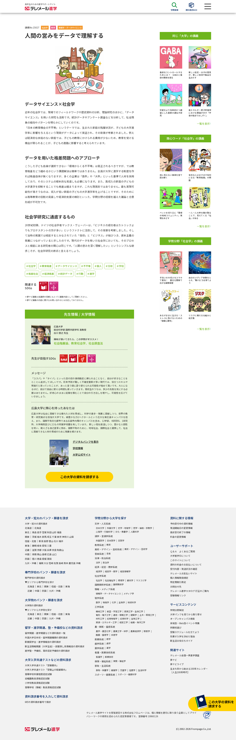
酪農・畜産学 (102, 634)
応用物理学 (112, 618)
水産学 (114, 634)
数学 (98, 602)
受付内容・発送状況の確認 (183, 569)
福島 (59, 532)
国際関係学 (118, 584)
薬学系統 (99, 648)
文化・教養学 (121, 531)
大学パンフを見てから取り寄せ (186, 614)
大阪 (44, 550)
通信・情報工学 (120, 614)
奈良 (54, 550)
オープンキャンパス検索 (182, 618)
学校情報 (78, 448)
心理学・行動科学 (104, 531)
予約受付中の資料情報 (181, 523)
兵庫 (49, 550)
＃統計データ (65, 273)
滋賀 (34, 550)
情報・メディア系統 (105, 589)
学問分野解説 (177, 610)
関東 (27, 536)
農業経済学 (136, 631)
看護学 (99, 656)
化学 (114, 602)
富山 (51, 541)
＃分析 (109, 266)
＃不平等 (86, 266)
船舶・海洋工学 (138, 622)
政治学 (106, 562)
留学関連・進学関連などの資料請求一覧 (45, 633)
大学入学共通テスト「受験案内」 (42, 665)
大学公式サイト (82, 454)
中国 (27, 554)
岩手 (39, 532)
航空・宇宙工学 (114, 611)
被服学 (114, 670)
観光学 (130, 580)
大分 (46, 563)
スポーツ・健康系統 (105, 674)
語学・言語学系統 (104, 536)
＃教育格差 (45, 266)
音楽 (108, 553)
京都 (39, 550)
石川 (56, 541)
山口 (54, 554)
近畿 (27, 550)
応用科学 (124, 618)
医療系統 (99, 639)
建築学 (134, 614)
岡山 (39, 554)
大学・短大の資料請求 (36, 523)
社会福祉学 (110, 580)
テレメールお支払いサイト (183, 573)
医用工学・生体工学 (133, 611)
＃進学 (90, 273)
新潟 (41, 541)
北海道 (28, 528)
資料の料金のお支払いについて (186, 564)
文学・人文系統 (102, 523)
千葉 (54, 536)
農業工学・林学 (120, 631)
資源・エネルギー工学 (106, 622)
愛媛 (44, 558)
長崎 (61, 563)
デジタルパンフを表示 (86, 442)
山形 (54, 532)
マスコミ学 (141, 580)
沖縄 (78, 563)
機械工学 (100, 611)
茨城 (34, 536)
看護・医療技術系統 (105, 652)
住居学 (132, 670)
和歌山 (60, 550)
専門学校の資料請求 (35, 577)
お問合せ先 (175, 586)
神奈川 (65, 536)
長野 (46, 541)
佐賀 (56, 563)
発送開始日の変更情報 (181, 528)
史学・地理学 (124, 528)
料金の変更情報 (178, 536)
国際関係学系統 (102, 584)
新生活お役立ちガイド (181, 640)
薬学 (108, 647)
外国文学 (111, 528)
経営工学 (123, 622)
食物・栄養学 (102, 670)
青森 (34, 532)
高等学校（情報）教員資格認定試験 (43, 687)
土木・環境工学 (147, 614)
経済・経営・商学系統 (106, 567)
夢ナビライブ (177, 664)
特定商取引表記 (178, 582)
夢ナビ (173, 659)
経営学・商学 (111, 571)
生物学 (122, 602)
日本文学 (100, 528)
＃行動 (79, 273)
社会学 (45, 27)
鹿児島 (72, 563)
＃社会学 (31, 266)
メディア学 (129, 593)
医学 (108, 639)
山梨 (71, 536)
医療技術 (109, 656)
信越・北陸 (30, 541)
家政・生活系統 (102, 665)
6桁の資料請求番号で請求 (38, 702)
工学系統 (99, 606)
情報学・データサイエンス (70, 27)
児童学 (123, 670)
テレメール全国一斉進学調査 (184, 655)
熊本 (66, 563)
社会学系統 (100, 575)
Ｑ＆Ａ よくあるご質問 (182, 551)
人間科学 (135, 531)
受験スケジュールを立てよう (184, 632)
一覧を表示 (203, 123)
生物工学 (135, 618)
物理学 (106, 602)
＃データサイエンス (66, 266)
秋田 (49, 532)
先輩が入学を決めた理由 (182, 636)
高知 (49, 558)
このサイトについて (180, 560)
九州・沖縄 (30, 563)
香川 (34, 558)
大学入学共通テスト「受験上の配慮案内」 (46, 669)
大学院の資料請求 (34, 605)
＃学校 (120, 266)
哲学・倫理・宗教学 (142, 528)
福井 (61, 541)
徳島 (39, 558)
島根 (44, 554)
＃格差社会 (32, 273)
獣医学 (147, 631)
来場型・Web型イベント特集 (185, 623)
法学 (98, 562)
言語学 (121, 540)
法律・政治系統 (102, 558)
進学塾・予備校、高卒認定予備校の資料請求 (47, 650)
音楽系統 (99, 553)
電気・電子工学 (103, 614)
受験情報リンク (178, 595)
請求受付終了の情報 (180, 532)
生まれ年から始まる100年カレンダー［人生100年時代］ (189, 670)
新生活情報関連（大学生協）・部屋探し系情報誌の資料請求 (54, 646)
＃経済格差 (48, 273)
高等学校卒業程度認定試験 (38, 674)
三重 (49, 545)
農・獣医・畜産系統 (105, 626)
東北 (27, 532)
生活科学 (142, 670)
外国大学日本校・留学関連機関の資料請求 (46, 637)
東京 (59, 536)
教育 (53, 27)
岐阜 (39, 545)
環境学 (121, 580)
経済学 (99, 571)
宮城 (44, 532)
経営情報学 (125, 571)
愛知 (44, 545)
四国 (27, 558)
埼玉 (49, 536)
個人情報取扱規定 (179, 577)
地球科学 (132, 602)
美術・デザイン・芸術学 (135, 549)
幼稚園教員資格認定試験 (37, 678)
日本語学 (111, 540)
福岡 (41, 563)
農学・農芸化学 (103, 631)
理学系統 (99, 598)
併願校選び (175, 627)
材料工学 (100, 618)
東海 (27, 545)
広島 (49, 554)
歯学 (108, 643)
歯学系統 (99, 643)
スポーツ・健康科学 (127, 674)
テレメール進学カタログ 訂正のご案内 (189, 591)
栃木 (39, 536)
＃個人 (98, 266)
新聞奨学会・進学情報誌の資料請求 (43, 641)
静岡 (34, 545)
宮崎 (51, 563)
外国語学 (100, 540)
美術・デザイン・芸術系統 (108, 549)
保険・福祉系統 (102, 661)
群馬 (44, 536)
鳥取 (34, 554)
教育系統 (99, 545)
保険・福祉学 (119, 661)
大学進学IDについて (180, 555)
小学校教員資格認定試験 (37, 682)
